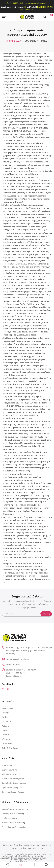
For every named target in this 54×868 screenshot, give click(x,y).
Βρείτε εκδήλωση (9, 818)
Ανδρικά (5, 726)
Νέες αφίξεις (8, 708)
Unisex (5, 730)
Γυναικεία (6, 721)
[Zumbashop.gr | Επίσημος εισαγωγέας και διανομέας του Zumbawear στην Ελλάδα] (27, 16)
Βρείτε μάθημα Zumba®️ (13, 814)
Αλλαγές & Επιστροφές (12, 774)
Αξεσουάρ (6, 739)
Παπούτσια (7, 743)
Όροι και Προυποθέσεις (13, 792)
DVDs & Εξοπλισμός (10, 748)
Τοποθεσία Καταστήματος (14, 783)
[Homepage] (20, 865)
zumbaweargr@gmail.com (37, 3)
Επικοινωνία (7, 765)
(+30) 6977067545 (16, 3)
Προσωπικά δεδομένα (12, 787)
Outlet (5, 717)
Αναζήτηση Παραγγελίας (13, 778)
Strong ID (6, 712)
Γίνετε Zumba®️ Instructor (14, 827)
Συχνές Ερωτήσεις (10, 770)
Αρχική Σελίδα (14, 40)
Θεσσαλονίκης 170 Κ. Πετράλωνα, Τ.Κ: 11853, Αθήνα (29, 647)
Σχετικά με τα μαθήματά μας (15, 809)
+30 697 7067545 (13, 664)
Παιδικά (5, 735)
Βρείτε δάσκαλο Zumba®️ (13, 822)
